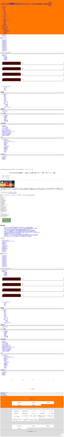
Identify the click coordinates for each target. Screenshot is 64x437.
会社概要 (5, 57)
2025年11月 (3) (4, 48)
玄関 (4, 9)
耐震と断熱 (42, 413)
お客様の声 (4, 25)
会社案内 (49, 2)
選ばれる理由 (50, 3)
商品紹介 (5, 142)
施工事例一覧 (16, 411)
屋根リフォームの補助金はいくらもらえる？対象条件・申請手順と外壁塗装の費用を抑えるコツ (20, 231)
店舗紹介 (5, 6)
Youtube (5, 145)
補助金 (5, 144)
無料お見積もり (6, 30)
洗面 (5, 304)
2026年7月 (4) (4, 40)
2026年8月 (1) (4, 39)
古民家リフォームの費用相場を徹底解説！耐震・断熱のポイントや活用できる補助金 (18, 227)
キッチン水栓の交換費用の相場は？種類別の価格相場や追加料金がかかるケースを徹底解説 (19, 230)
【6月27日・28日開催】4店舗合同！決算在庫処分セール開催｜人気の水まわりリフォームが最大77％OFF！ (22, 232)
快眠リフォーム (6, 140)
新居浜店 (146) (4, 247)
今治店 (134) (4, 249)
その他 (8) (4, 251)
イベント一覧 (42, 411)
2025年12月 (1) (4, 47)
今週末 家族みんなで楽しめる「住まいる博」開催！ (13, 233)
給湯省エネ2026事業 (33, 419)
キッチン (5, 11)
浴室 (5, 303)
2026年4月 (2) (4, 43)
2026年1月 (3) (4, 46)
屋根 (4, 17)
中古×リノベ (34, 413)
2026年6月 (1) (4, 41)
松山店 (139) (4, 250)
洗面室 (5, 315)
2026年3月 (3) (4, 44)
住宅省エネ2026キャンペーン (51, 416)
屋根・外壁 (5, 16)
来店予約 (19, 428)
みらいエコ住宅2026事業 (25, 420)
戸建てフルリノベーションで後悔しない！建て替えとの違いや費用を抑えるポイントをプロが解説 (20, 235)
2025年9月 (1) (4, 50)
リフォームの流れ (5, 26)
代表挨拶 (5, 56)
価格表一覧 (16, 413)
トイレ (5, 305)
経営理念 (49, 5)
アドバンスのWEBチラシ (25, 416)
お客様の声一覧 (25, 411)
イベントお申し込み (7, 31)
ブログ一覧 (51, 411)
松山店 (5, 118)
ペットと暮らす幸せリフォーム (9, 141)
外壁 (4, 18)
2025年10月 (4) (4, 49)
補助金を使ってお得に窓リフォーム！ (42, 416)
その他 (5, 367)
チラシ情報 (6, 121)
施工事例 (3, 7)
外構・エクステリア (7, 19)
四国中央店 (5, 24)
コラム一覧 (34, 411)
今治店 (5, 23)
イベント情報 (4, 20)
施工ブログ (6, 143)
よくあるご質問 (4, 27)
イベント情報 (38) (5, 245)
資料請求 (5, 32)
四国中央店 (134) (5, 248)
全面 (4, 8)
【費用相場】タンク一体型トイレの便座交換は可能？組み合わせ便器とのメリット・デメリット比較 (21, 234)
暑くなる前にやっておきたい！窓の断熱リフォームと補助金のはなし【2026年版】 (18, 236)
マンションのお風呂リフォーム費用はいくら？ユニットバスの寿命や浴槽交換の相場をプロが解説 (20, 228)
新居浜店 (5, 117)
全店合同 (5, 21)
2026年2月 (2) (4, 45)
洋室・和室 (5, 14)
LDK (4, 10)
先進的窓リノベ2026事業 (16, 420)
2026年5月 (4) (4, 42)
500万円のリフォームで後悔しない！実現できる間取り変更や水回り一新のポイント (18, 229)
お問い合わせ (4, 28)
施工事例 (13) (4, 246)
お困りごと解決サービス (33, 416)
